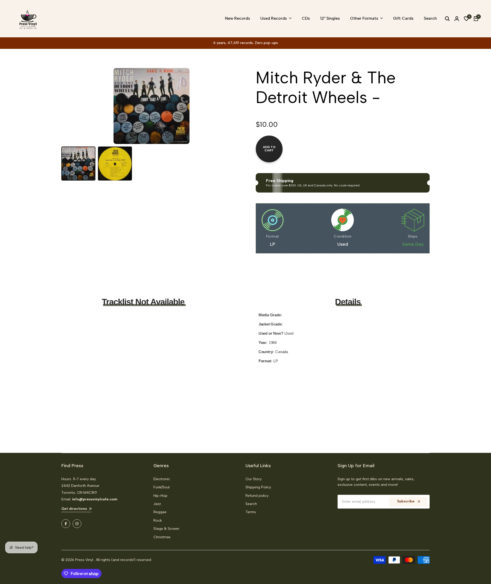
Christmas (162, 537)
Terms (251, 512)
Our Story (254, 479)
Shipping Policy (258, 487)
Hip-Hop (160, 495)
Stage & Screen (166, 528)
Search (251, 504)
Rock (157, 520)
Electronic (161, 479)
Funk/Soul (161, 487)
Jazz (157, 504)
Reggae (159, 512)
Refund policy (257, 495)
